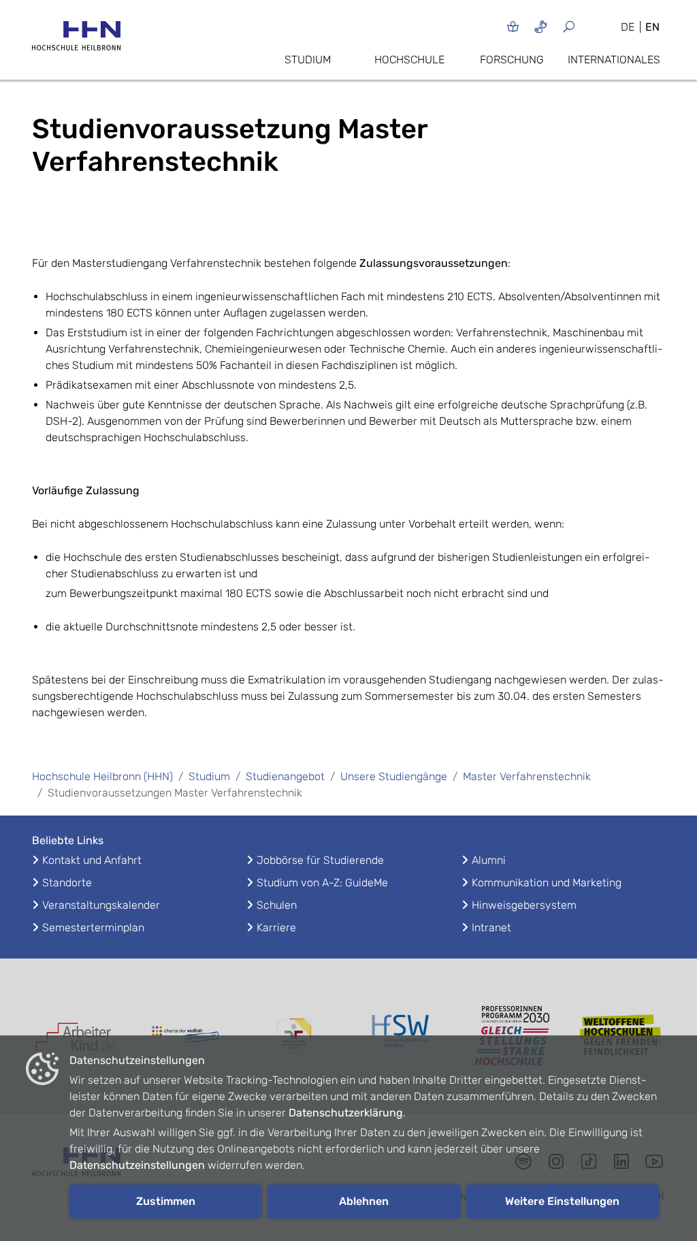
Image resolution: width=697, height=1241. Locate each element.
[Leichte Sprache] (513, 26)
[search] (585, 26)
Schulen (277, 905)
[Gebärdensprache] (541, 26)
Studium (308, 59)
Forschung (512, 59)
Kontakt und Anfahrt (92, 860)
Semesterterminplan (93, 927)
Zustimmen (165, 1201)
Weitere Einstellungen (562, 1201)
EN (652, 26)
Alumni (489, 860)
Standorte (67, 882)
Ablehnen (364, 1201)
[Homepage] (76, 40)
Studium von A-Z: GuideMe (322, 882)
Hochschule (409, 59)
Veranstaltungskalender (101, 905)
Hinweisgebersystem (524, 905)
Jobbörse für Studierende (320, 860)
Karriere (276, 927)
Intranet (491, 927)
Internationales (614, 59)
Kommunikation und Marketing (546, 882)
